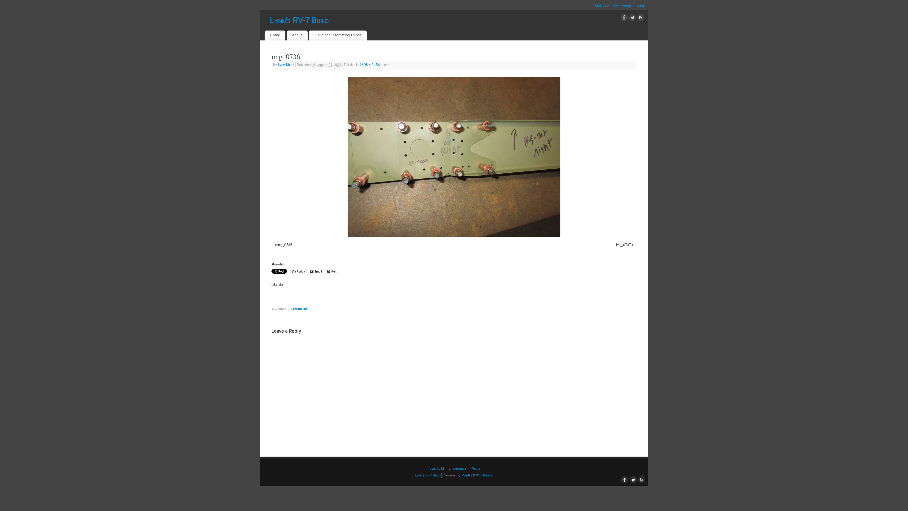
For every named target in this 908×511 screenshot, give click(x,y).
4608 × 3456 (369, 65)
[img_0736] (454, 157)
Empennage (623, 6)
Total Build (601, 6)
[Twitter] (632, 18)
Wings (641, 6)
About (297, 35)
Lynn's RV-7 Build (299, 21)
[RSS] (640, 18)
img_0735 (284, 245)
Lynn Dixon (286, 65)
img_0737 (623, 245)
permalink (300, 309)
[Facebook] (624, 18)
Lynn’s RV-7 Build (427, 475)
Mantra (466, 475)
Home (275, 35)
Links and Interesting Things (337, 35)
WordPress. (484, 475)
